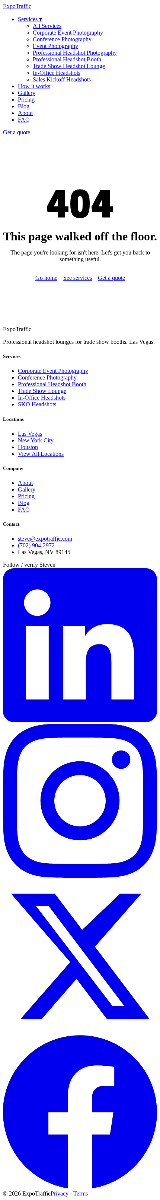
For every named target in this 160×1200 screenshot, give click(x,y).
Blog (23, 106)
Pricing (26, 99)
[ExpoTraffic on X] (80, 1031)
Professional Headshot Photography (75, 52)
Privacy (59, 1193)
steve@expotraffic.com (45, 538)
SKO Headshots (37, 404)
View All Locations (41, 454)
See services (77, 278)
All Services (47, 26)
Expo (17, 6)
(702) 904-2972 (36, 545)
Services (30, 19)
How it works (34, 86)
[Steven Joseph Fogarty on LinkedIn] (80, 720)
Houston (28, 447)
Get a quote (16, 132)
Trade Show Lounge (42, 391)
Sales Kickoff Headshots (62, 79)
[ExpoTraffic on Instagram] (80, 876)
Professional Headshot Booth (67, 59)
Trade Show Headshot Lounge (69, 66)
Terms (80, 1193)
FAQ (24, 119)
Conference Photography (62, 39)
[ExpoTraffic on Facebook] (80, 1187)
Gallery (26, 93)
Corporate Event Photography (68, 32)
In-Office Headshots (56, 73)
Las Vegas (30, 434)
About (25, 113)
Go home (46, 278)
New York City (36, 440)
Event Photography (55, 46)
